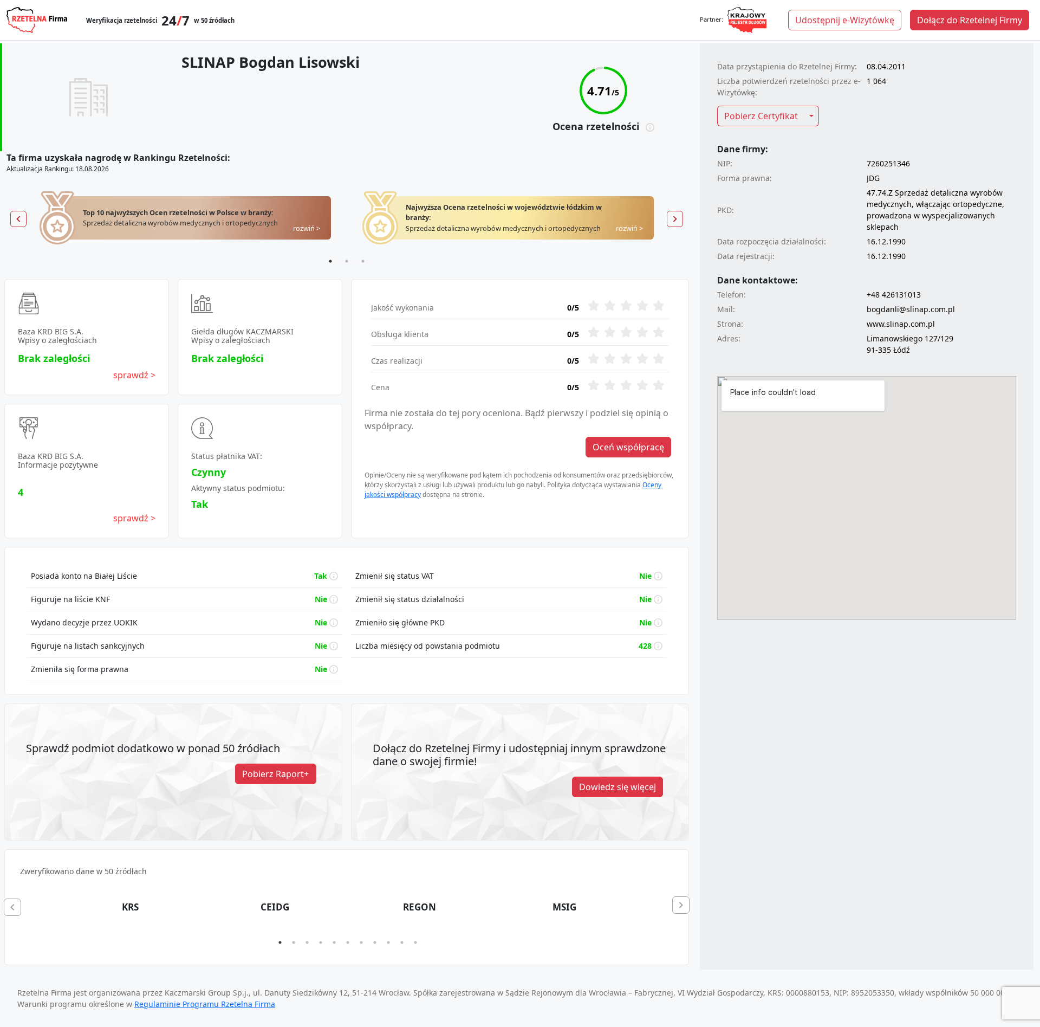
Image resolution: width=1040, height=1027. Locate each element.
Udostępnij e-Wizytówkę (844, 20)
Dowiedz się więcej (617, 787)
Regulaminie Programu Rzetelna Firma (204, 1004)
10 (401, 942)
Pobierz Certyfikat (761, 116)
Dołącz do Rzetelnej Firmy (969, 20)
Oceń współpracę (628, 447)
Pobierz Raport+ (275, 774)
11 (415, 942)
